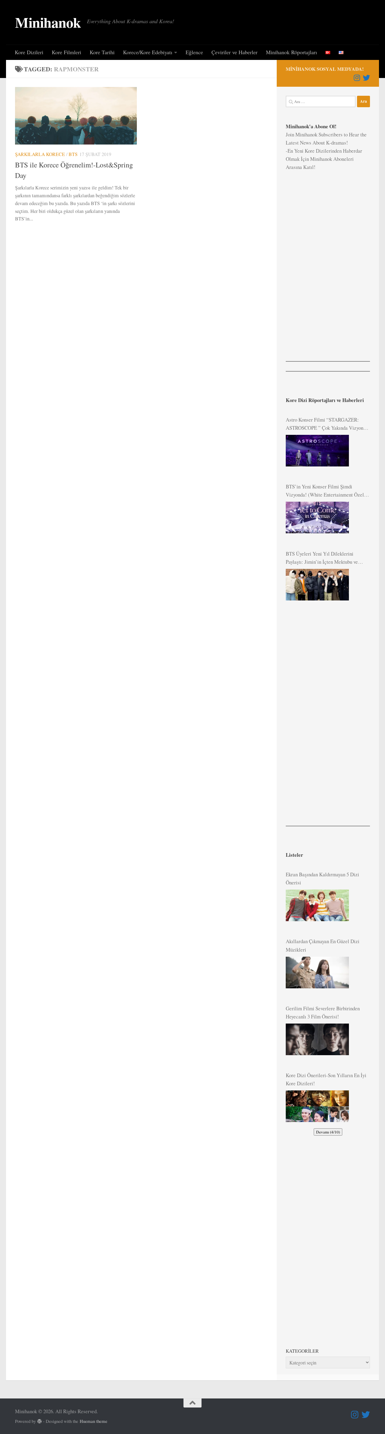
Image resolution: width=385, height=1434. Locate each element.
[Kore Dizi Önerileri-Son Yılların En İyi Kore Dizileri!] (317, 1106)
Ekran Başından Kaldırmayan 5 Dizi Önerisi (322, 878)
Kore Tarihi (102, 52)
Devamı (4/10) (328, 1132)
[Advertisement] (328, 261)
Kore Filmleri (66, 52)
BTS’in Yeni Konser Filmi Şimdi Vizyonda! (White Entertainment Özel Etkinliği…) (325, 491)
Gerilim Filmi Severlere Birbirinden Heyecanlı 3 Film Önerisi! (323, 1012)
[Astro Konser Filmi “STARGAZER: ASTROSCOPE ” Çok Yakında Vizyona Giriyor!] (317, 450)
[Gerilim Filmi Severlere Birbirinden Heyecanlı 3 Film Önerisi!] (317, 1039)
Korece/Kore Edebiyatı (147, 52)
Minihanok (48, 22)
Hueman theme (93, 1421)
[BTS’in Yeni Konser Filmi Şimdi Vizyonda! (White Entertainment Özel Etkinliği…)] (317, 517)
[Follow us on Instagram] (356, 77)
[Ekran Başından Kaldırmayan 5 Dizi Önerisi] (317, 905)
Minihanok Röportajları (291, 52)
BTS (73, 154)
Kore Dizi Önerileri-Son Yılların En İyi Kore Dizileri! (326, 1079)
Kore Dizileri (29, 52)
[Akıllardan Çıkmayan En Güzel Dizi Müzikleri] (317, 972)
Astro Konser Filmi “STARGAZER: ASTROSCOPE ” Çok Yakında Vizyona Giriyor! (326, 424)
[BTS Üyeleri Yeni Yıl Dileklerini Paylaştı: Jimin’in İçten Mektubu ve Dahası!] (317, 584)
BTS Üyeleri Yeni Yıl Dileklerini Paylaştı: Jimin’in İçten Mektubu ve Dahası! (322, 558)
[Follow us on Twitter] (366, 77)
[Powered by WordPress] (39, 1421)
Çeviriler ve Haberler (234, 52)
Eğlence (194, 52)
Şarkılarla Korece (40, 154)
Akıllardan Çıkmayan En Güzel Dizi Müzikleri (322, 945)
